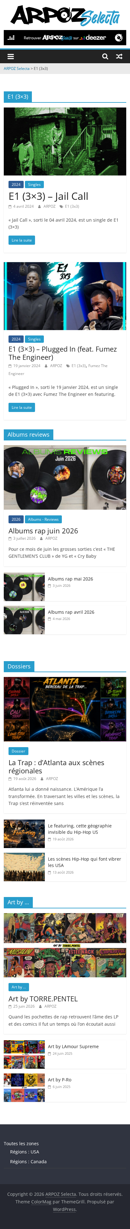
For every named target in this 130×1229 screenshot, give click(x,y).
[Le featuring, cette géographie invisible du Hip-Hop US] (24, 823)
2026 (16, 519)
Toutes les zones (21, 1143)
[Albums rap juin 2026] (65, 449)
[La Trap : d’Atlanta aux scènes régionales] (65, 680)
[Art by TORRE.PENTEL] (65, 916)
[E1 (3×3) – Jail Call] (65, 111)
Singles (34, 184)
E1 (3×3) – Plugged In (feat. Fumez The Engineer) (63, 353)
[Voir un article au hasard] (119, 56)
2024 (16, 184)
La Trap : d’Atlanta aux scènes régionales (56, 766)
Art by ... (19, 987)
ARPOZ (50, 206)
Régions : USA (24, 1152)
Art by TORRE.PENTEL (43, 998)
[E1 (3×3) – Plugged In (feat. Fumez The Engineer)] (65, 265)
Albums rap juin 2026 (43, 530)
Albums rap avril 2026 (71, 612)
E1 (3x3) (72, 206)
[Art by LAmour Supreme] (24, 1044)
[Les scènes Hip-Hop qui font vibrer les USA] (24, 856)
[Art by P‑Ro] (24, 1077)
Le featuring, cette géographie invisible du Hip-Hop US (80, 829)
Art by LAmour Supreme (73, 1046)
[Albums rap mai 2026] (24, 576)
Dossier (18, 751)
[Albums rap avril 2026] (24, 609)
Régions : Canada (28, 1161)
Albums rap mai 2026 (70, 579)
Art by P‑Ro (59, 1080)
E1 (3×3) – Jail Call (48, 196)
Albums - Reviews (43, 519)
